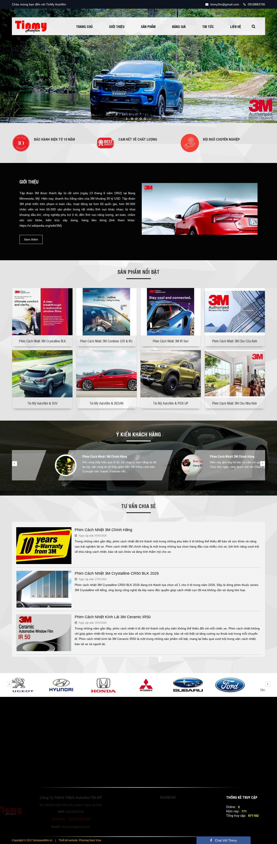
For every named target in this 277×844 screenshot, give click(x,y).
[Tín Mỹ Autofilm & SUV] (42, 373)
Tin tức (208, 26)
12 (171, 488)
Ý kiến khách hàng (138, 434)
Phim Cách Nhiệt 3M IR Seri (170, 340)
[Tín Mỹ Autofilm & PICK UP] (170, 373)
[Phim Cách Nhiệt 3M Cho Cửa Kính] (235, 311)
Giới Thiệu (116, 26)
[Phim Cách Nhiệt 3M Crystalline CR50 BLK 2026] (43, 589)
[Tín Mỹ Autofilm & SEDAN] (106, 373)
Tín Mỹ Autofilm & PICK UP (170, 403)
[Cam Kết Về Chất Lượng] (105, 142)
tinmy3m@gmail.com (224, 4)
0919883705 (256, 4)
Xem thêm (31, 239)
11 (164, 488)
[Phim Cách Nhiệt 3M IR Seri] (170, 311)
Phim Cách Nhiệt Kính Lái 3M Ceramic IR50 (113, 617)
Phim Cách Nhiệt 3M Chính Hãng (64, 457)
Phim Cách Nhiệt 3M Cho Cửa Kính (234, 340)
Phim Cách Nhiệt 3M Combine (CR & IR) (106, 340)
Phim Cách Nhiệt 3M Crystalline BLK (42, 340)
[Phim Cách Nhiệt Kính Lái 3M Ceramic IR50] (43, 632)
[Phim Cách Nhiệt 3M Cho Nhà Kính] (235, 373)
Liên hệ (235, 26)
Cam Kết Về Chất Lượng (137, 139)
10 (158, 488)
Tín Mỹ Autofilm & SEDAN (106, 403)
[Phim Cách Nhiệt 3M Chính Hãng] (43, 545)
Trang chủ (84, 26)
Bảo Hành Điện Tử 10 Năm (54, 139)
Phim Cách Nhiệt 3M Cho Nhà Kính (234, 403)
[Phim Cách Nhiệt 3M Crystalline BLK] (42, 311)
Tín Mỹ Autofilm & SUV (42, 403)
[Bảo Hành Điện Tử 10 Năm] (21, 142)
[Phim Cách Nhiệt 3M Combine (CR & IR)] (106, 311)
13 (177, 488)
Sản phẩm (148, 26)
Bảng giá (179, 26)
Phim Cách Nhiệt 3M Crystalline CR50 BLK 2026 (117, 573)
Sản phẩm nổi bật (138, 271)
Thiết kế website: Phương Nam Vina (80, 840)
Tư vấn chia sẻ (138, 505)
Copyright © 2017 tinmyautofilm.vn (32, 840)
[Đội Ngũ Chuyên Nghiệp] (190, 142)
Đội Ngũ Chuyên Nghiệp (221, 139)
